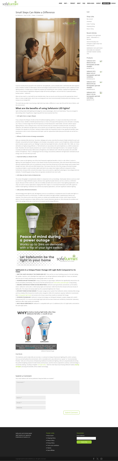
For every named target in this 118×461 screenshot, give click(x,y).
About (79, 3)
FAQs (84, 3)
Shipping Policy (91, 26)
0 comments (40, 15)
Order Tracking (91, 24)
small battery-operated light (61, 282)
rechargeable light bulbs (24, 295)
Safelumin (20, 15)
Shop (65, 3)
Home (60, 3)
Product (72, 3)
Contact (98, 3)
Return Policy (90, 29)
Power (33, 15)
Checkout (89, 21)
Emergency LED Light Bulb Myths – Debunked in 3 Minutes (94, 37)
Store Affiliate (51, 450)
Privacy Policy (50, 443)
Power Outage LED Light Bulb (48, 270)
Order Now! (106, 3)
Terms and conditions (53, 445)
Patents (49, 448)
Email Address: (81, 435)
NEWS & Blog (90, 3)
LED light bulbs (42, 364)
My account (90, 19)
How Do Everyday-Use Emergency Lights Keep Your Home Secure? (94, 43)
